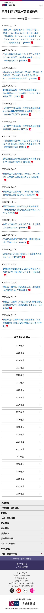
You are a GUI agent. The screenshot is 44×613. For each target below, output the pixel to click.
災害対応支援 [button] (7, 538)
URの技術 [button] (5, 549)
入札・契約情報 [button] (8, 518)
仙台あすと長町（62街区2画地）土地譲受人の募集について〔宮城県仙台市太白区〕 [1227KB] (22, 305)
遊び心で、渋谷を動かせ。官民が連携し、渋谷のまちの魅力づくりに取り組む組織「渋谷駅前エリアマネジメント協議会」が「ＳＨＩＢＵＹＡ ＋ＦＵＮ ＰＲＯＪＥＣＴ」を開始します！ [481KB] (21, 36)
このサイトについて (22, 581)
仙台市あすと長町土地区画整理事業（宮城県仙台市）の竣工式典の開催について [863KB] (22, 323)
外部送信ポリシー (22, 578)
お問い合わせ (22, 564)
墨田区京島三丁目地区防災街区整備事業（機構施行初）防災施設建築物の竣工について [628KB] (21, 209)
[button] (41, 4)
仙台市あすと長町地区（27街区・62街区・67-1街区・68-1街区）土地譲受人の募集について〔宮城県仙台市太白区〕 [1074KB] (22, 75)
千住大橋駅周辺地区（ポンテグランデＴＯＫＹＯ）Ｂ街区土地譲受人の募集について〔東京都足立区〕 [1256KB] (21, 57)
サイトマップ (22, 573)
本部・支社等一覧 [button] (9, 554)
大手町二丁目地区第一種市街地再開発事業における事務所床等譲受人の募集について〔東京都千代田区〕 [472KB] (21, 111)
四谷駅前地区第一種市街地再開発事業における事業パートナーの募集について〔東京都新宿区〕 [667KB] (21, 93)
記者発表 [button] (5, 523)
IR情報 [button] (4, 513)
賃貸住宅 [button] (5, 533)
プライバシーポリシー (22, 575)
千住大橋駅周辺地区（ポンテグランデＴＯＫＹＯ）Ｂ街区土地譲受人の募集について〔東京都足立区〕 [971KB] (21, 144)
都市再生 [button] (5, 528)
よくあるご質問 (22, 567)
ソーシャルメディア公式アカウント (22, 586)
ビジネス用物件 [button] (8, 543)
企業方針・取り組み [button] (10, 508)
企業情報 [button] (5, 503)
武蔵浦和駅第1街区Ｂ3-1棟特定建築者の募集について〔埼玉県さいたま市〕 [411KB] (21, 270)
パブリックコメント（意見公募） (22, 583)
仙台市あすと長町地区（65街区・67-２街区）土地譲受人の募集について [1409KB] (21, 175)
